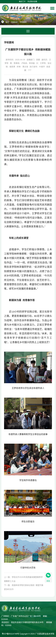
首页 (7, 22)
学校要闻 (23, 22)
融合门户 (22, 2)
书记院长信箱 (32, 2)
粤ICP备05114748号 (11, 634)
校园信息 (14, 22)
